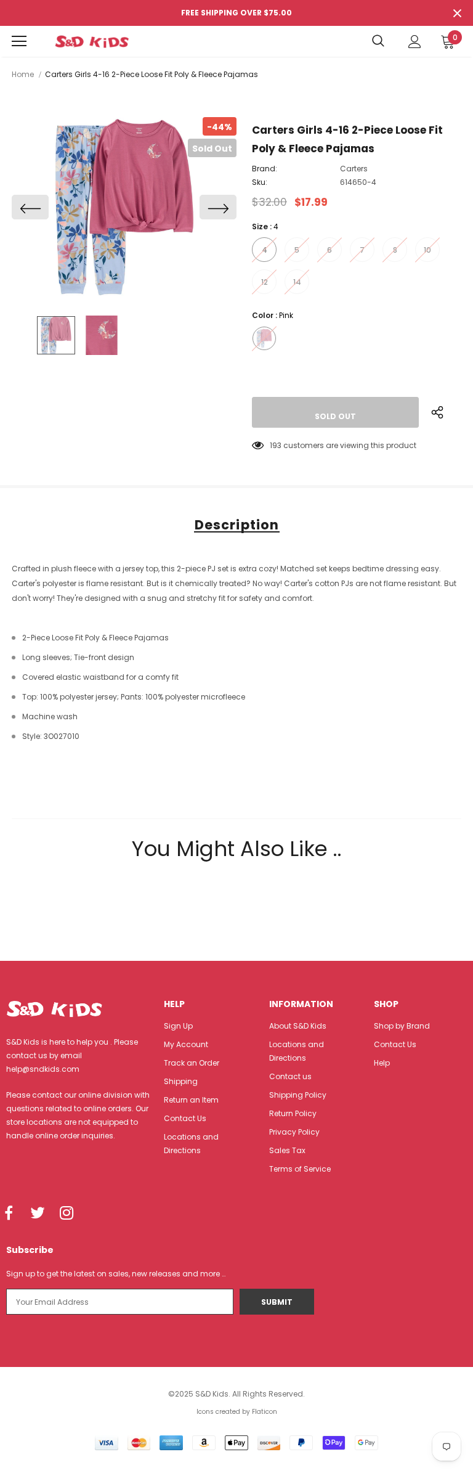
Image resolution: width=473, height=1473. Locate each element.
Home (23, 74)
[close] (457, 13)
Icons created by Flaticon (236, 1411)
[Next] (218, 207)
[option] (124, 207)
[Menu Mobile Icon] (19, 41)
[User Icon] (414, 41)
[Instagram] (66, 1213)
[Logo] (92, 41)
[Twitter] (37, 1213)
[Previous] (30, 207)
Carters (354, 168)
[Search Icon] (378, 41)
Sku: (259, 182)
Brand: (264, 168)
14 (297, 282)
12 (264, 282)
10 (427, 250)
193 (275, 445)
